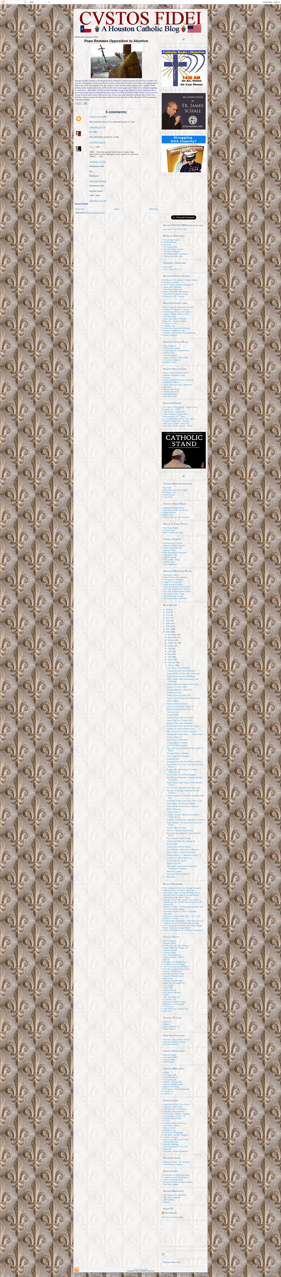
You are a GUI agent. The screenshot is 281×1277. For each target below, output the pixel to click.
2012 (168, 615)
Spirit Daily (168, 497)
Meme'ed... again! (174, 871)
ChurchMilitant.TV (171, 1077)
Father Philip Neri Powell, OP (175, 948)
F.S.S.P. (166, 1121)
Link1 (135, 1269)
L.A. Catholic (168, 985)
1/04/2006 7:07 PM (97, 162)
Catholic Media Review (173, 1084)
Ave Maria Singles (171, 528)
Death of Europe (174, 809)
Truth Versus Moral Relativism (179, 858)
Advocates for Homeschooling (176, 1175)
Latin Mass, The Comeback (178, 668)
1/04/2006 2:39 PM (97, 127)
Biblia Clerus (168, 515)
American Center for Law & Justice (178, 1182)
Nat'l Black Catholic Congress (176, 1135)
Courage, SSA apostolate (174, 1111)
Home (116, 209)
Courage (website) (171, 1044)
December (172, 635)
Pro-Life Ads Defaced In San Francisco (183, 788)
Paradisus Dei (169, 326)
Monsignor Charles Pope (173, 974)
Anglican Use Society (172, 582)
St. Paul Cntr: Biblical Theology (176, 1114)
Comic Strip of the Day (176, 828)
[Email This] (76, 103)
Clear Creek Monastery (173, 1132)
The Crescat (168, 1006)
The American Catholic (173, 543)
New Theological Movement (175, 553)
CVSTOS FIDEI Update (177, 745)
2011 (168, 618)
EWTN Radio (168, 1062)
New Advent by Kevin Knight (175, 490)
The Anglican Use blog (172, 580)
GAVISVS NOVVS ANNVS (178, 874)
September (173, 643)
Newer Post (79, 209)
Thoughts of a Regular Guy (174, 962)
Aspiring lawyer (96, 117)
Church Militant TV (171, 1026)
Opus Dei (167, 1149)
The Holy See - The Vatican (175, 1109)
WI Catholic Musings (172, 992)
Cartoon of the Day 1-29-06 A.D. (180, 706)
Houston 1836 (173, 715)
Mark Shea (168, 978)
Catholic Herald (169, 557)
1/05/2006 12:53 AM (97, 201)
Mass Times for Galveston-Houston (178, 307)
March (171, 660)
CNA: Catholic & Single (173, 532)
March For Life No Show (177, 740)
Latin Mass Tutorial (171, 1125)
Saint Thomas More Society (175, 577)
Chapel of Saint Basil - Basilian (176, 421)
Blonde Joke (172, 844)
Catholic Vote (169, 562)
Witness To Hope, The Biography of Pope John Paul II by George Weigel (183, 908)
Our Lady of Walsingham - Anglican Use (180, 407)
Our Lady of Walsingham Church (177, 591)
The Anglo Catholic (171, 575)
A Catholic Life (169, 999)
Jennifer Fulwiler (170, 950)
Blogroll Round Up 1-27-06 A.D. (180, 709)
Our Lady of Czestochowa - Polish (177, 426)
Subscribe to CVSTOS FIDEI (174, 229)
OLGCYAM (168, 988)
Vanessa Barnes (170, 355)
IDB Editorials (169, 1200)
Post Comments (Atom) (95, 213)
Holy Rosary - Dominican (173, 412)
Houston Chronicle (171, 392)
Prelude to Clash (174, 693)
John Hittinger (169, 346)
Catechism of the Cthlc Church (176, 1104)
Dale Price (167, 1011)
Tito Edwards (171, 1213)
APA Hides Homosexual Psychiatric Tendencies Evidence (182, 867)
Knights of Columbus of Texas (176, 309)
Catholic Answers (170, 1137)
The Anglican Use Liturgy (174, 594)
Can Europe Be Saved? (177, 861)
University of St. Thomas (174, 296)
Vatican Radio (169, 1060)
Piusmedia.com (170, 1080)
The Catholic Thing (171, 560)
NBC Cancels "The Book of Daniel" (182, 731)
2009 (168, 623)
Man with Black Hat (171, 997)
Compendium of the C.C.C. (174, 1116)
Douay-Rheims (169, 512)
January (171, 665)
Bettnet (166, 960)
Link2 (140, 1269)
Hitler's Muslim (173, 701)
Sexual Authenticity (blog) (174, 1042)
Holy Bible (167, 914)
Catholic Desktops (171, 1144)
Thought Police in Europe (177, 753)
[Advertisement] (183, 194)
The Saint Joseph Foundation (175, 1151)
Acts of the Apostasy (172, 955)
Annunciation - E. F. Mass (174, 416)
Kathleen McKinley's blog (174, 375)
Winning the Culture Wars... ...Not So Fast (185, 734)
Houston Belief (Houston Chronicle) (178, 380)
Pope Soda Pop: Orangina (178, 756)
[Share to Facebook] (85, 103)
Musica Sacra (169, 1128)
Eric (91, 132)
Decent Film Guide (171, 1087)
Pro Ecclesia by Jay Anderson (176, 945)
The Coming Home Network (175, 598)
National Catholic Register (174, 546)
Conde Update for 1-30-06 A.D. (180, 690)
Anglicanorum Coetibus (173, 584)
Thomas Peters (169, 953)
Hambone (167, 387)
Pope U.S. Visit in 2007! (177, 687)
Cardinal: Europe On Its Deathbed (181, 671)
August (171, 646)
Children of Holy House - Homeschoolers (180, 280)
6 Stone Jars (168, 530)
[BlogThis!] (79, 103)
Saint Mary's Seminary (173, 289)
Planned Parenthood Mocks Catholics (183, 806)
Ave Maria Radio (170, 1057)
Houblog (166, 378)
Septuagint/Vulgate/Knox (173, 508)
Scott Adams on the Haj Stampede (181, 775)
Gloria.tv (167, 1024)
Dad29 (166, 995)
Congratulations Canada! (177, 743)
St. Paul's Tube (169, 1075)
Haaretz (166, 1202)
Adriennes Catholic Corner (174, 1002)
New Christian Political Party (179, 838)
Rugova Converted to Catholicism (181, 676)
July (170, 648)
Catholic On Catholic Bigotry (179, 847)
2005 (168, 877)
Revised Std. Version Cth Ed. (175, 510)
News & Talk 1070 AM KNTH (175, 373)
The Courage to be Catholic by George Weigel (182, 925)
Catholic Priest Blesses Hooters (180, 718)
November (172, 637)
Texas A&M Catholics (172, 287)
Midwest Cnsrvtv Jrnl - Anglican (176, 1162)
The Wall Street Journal (173, 249)
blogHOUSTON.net (171, 382)
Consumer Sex (173, 812)
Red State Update (170, 1184)
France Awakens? (174, 737)
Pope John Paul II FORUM (174, 319)
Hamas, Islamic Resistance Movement (183, 698)
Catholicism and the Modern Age (180, 729)
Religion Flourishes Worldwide (179, 723)
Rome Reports (169, 495)
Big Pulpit (167, 488)
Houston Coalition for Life (174, 330)
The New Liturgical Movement (176, 969)
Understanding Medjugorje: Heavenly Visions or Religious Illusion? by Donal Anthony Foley (183, 922)
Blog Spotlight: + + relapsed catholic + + (184, 855)
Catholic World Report (172, 971)
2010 (168, 621)
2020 (168, 609)
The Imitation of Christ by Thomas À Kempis (182, 888)
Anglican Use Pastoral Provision (177, 587)
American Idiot (173, 759)
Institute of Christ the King (174, 1123)
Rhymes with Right (171, 389)
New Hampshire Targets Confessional (183, 684)
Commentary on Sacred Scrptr (176, 517)
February (172, 662)
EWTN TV (167, 1022)
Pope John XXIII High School (175, 292)
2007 (168, 629)
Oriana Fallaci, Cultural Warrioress (181, 852)
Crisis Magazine (170, 564)
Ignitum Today (169, 550)
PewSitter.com (169, 492)
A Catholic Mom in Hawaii (174, 964)
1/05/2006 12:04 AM (97, 181)
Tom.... (92, 147)
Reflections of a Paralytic (174, 1004)
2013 (168, 612)
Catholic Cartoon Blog (172, 1082)
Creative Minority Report (173, 976)
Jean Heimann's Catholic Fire (175, 1009)
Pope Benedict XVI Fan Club (175, 1147)
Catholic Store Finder (172, 1118)
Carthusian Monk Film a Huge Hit (181, 841)
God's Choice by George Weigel (176, 928)
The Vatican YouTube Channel (176, 1089)
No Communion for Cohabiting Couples (183, 726)
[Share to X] (82, 103)
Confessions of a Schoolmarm (176, 350)
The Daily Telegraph (171, 252)
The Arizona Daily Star (172, 256)
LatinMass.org (169, 1130)
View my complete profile (172, 1217)
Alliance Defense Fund (173, 1180)
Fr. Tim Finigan (169, 941)
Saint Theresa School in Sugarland (178, 285)
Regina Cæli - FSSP (172, 409)
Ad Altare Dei (168, 353)
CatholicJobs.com (171, 1142)
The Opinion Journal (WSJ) (174, 1195)
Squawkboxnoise (170, 394)
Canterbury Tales (170, 555)
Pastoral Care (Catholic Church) (176, 1039)
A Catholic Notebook (172, 360)
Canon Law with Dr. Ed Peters (176, 1139)
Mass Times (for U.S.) (172, 269)
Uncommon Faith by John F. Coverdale (179, 911)
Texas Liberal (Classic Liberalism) (177, 385)
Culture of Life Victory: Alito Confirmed (183, 673)
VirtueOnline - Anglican (173, 1164)
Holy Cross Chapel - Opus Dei (176, 423)
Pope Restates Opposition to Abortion (116, 41)
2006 (168, 632)
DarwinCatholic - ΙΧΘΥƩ (173, 957)
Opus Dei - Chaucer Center (174, 321)
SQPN (166, 1073)
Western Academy (171, 282)
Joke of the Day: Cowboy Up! (179, 720)
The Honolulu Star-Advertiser (175, 254)
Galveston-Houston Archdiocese (177, 328)
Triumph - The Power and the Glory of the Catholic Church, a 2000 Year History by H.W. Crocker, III (182, 902)
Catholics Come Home (172, 1107)
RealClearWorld (169, 242)
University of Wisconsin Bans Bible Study (184, 801)
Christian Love (173, 712)
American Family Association (175, 1177)
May (170, 654)
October (171, 640)
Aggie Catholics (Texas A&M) (175, 358)
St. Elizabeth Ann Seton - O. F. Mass (179, 419)
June (170, 651)
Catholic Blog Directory (173, 981)
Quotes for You (169, 990)
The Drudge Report (171, 240)
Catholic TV (168, 1091)
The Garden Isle (170, 247)
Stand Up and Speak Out (174, 983)
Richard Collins (169, 943)
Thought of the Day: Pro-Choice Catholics (184, 762)
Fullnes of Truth (170, 323)
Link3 (146, 1269)
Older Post (153, 209)
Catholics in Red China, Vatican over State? (185, 820)
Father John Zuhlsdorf (172, 548)
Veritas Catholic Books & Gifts (176, 314)
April (170, 657)
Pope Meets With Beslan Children (181, 803)
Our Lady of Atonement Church (176, 589)
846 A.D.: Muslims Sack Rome (180, 830)
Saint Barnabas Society (173, 596)
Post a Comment (81, 204)
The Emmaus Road (171, 348)
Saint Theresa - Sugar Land (175, 414)
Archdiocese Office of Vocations (177, 312)
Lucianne (167, 244)
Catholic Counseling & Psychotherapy (179, 333)
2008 (168, 626)
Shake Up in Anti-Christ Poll (178, 695)
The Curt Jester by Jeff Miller (175, 967)
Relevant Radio (169, 1055)
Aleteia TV (167, 1094)
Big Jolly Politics (170, 396)
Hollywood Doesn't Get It (177, 704)
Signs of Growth (173, 863)
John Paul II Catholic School (175, 294)
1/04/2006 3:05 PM (97, 142)
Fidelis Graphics (170, 335)
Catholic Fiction (170, 362)
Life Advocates (169, 316)
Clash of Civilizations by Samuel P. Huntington (183, 930)
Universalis (168, 267)
